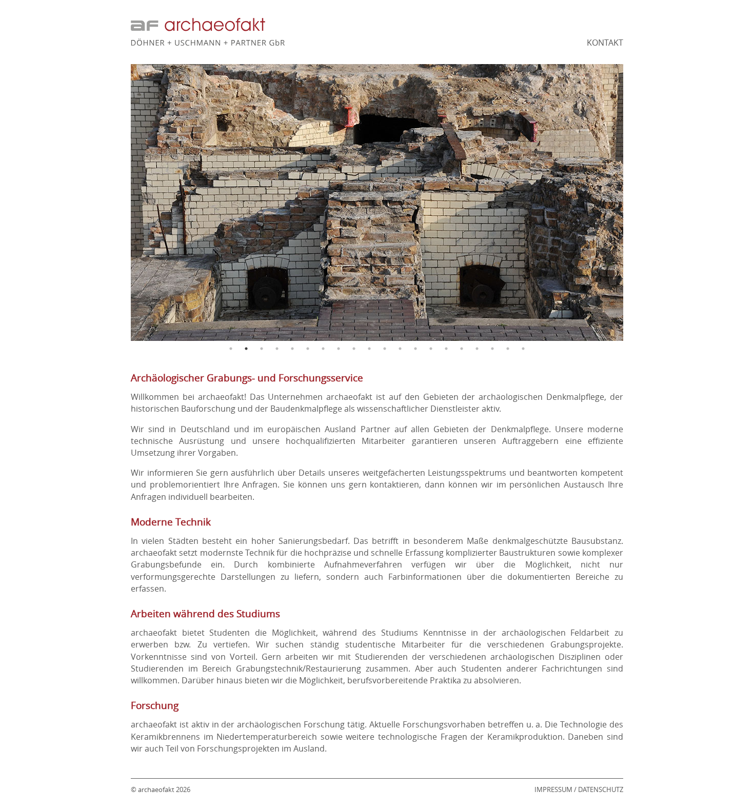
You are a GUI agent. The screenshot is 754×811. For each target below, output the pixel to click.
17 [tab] (477, 348)
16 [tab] (462, 348)
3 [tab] (261, 348)
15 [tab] (446, 348)
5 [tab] (292, 348)
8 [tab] (338, 348)
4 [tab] (277, 348)
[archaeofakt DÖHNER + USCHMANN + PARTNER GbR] (208, 42)
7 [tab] (323, 348)
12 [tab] (400, 348)
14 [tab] (431, 348)
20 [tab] (523, 348)
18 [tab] (492, 348)
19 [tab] (508, 348)
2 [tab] (246, 348)
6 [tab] (308, 348)
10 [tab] (369, 348)
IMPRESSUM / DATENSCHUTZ (578, 789)
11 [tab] (385, 348)
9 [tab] (354, 348)
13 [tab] (415, 348)
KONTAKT (605, 42)
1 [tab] (231, 348)
